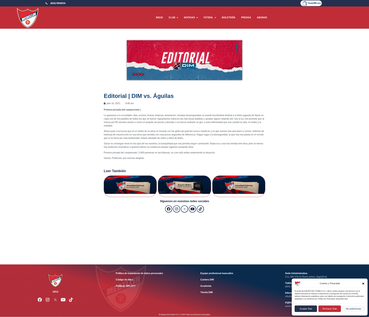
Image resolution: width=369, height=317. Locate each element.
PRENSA (246, 17)
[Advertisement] (184, 235)
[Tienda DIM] (238, 292)
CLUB (172, 17)
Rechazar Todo (330, 308)
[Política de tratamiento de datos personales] (154, 273)
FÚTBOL (208, 17)
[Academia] (238, 286)
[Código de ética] (154, 280)
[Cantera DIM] (238, 280)
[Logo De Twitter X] (184, 209)
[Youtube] (192, 209)
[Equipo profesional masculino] (238, 273)
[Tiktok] (200, 209)
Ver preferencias (353, 308)
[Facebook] (168, 209)
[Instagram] (176, 209)
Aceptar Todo (306, 308)
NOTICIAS (189, 17)
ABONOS (262, 17)
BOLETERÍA (228, 17)
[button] (363, 283)
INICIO (159, 17)
